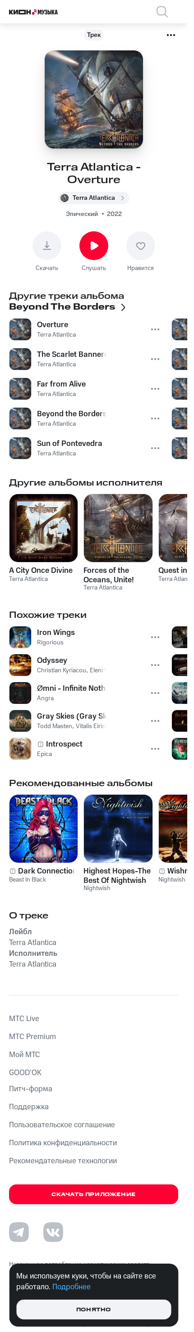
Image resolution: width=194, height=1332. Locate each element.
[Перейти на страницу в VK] (53, 1232)
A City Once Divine (41, 570)
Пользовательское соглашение (62, 1125)
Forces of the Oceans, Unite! (108, 575)
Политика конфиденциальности (63, 1143)
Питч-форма (30, 1089)
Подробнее (71, 1287)
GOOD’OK (25, 1072)
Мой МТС (24, 1054)
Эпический (82, 214)
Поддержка (29, 1107)
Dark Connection (47, 871)
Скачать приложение (93, 1194)
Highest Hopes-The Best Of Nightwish (117, 876)
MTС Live (24, 1018)
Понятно (93, 1310)
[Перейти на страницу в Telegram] (19, 1232)
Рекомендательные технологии (63, 1161)
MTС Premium (32, 1036)
